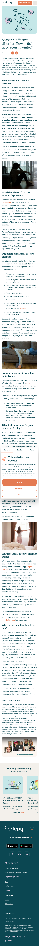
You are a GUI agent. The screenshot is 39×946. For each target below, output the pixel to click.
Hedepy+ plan (9, 886)
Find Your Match (25, 2)
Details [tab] (19, 450)
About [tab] (32, 450)
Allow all (19, 482)
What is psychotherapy (12, 868)
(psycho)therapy (8, 620)
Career (7, 900)
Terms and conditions (11, 918)
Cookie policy (22, 918)
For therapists (9, 895)
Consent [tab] (7, 450)
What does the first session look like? (16, 872)
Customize (18, 488)
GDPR (29, 918)
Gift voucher (9, 904)
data (28, 383)
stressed (23, 309)
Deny (19, 494)
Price (6, 882)
